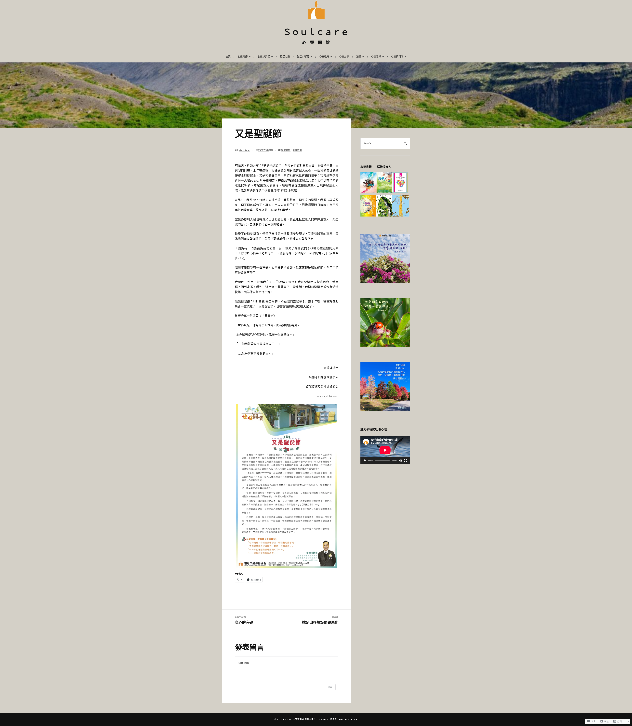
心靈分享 (344, 56)
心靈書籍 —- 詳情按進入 (375, 167)
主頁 (228, 56)
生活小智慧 (303, 56)
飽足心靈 (285, 56)
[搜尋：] (385, 143)
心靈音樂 (376, 56)
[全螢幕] (405, 460)
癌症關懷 (285, 149)
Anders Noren (347, 719)
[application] (385, 450)
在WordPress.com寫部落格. (289, 719)
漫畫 (358, 56)
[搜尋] (405, 143)
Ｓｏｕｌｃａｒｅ (316, 33)
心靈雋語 (243, 56)
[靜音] (400, 460)
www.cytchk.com (327, 396)
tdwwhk (263, 149)
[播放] (364, 460)
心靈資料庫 (397, 56)
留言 (330, 687)
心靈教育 (324, 56)
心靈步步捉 (264, 56)
